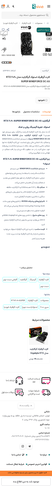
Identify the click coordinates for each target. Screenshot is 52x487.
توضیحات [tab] (46, 112)
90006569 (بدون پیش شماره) (37, 436)
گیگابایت (45, 70)
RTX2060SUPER (18, 300)
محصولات (38, 23)
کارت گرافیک (26, 23)
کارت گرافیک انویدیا (10, 23)
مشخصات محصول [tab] (31, 112)
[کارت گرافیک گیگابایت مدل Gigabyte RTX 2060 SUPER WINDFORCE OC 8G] (38, 335)
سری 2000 (44, 307)
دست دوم (44, 286)
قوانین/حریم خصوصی (37, 464)
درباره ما (43, 454)
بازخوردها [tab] (16, 112)
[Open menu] (48, 6)
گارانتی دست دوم (10, 279)
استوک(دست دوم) (29, 307)
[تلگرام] (29, 446)
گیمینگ (33, 279)
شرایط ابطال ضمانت (15, 464)
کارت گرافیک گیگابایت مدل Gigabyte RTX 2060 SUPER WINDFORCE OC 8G (38, 350)
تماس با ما (16, 454)
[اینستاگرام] (23, 446)
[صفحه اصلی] (48, 23)
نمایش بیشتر (26, 267)
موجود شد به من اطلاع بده (26, 482)
